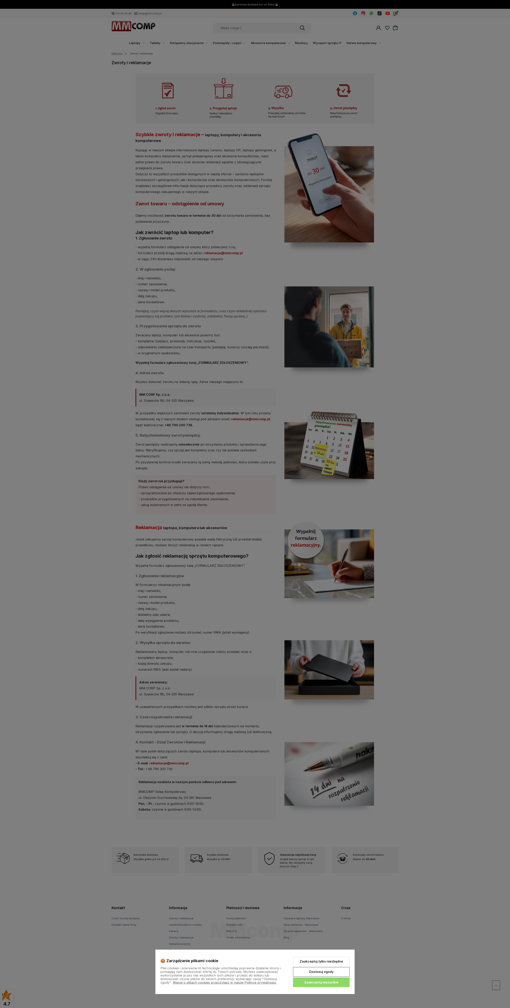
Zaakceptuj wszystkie (321, 982)
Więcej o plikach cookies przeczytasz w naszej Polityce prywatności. (225, 982)
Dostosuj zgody (321, 972)
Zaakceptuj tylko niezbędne (321, 961)
